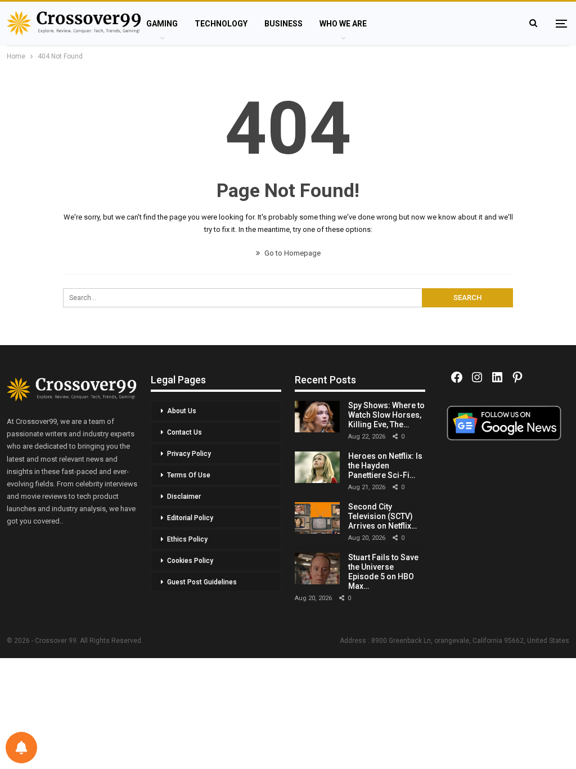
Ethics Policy (187, 539)
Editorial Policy (190, 518)
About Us (181, 411)
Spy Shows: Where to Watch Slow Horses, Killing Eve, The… (386, 415)
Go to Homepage (292, 253)
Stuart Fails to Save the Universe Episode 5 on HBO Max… (383, 571)
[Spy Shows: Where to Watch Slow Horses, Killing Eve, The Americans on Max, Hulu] (317, 416)
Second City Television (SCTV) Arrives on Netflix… (382, 516)
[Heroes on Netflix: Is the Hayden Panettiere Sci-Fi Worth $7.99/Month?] (317, 467)
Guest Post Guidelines (202, 582)
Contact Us (184, 432)
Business (283, 23)
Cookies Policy (190, 561)
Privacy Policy (189, 454)
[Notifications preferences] (21, 747)
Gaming (162, 23)
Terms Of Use (188, 475)
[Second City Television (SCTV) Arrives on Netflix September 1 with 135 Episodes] (317, 518)
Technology (221, 23)
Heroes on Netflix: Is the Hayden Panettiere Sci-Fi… (385, 465)
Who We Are (343, 23)
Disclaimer (184, 496)
